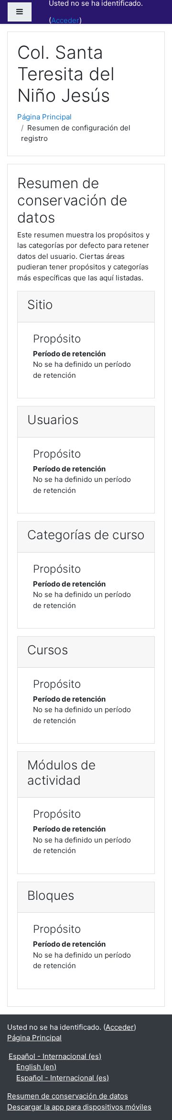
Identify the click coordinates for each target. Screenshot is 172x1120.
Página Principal (44, 116)
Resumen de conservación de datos (67, 1095)
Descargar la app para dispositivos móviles (79, 1106)
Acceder (65, 20)
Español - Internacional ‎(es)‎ (55, 1056)
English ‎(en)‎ (36, 1066)
